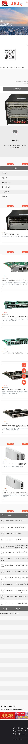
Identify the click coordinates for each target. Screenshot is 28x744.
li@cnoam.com (22, 734)
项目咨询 (10, 164)
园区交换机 (21, 67)
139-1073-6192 (19, 122)
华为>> (15, 67)
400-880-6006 (22, 731)
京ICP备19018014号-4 (18, 739)
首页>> (11, 67)
